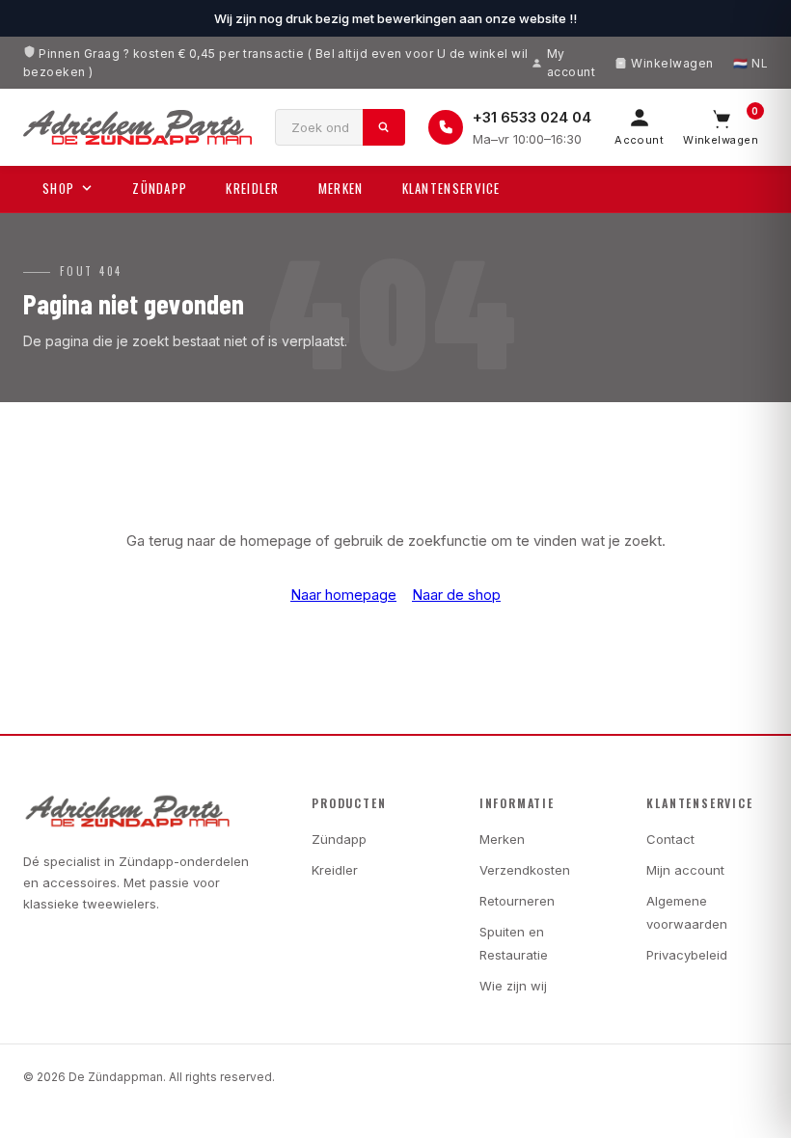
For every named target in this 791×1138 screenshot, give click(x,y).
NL (759, 63)
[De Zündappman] (137, 127)
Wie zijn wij (513, 985)
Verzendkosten (524, 870)
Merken (341, 188)
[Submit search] (384, 127)
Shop (58, 188)
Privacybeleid (686, 954)
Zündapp (159, 188)
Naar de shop (456, 594)
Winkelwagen (672, 63)
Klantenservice (451, 188)
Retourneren (517, 900)
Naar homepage (343, 594)
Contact (670, 839)
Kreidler (252, 188)
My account (571, 62)
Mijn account (685, 870)
